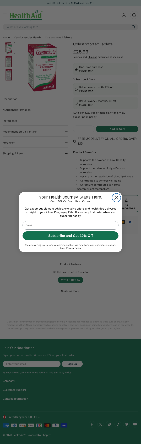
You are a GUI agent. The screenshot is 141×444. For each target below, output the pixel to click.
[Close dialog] (116, 197)
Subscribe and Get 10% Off (70, 236)
